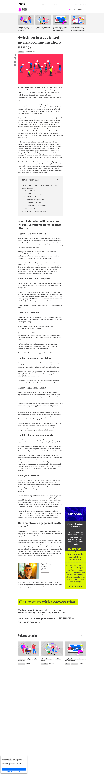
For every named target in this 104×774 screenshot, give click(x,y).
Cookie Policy (8, 771)
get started (65, 618)
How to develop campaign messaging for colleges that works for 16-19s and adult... (78, 28)
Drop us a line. (35, 622)
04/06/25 (81, 663)
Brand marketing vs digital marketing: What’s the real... (27, 660)
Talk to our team (74, 587)
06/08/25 (51, 663)
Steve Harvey (32, 51)
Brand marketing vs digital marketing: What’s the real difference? (25, 28)
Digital (67, 663)
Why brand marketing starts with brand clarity (42, 28)
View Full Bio (45, 573)
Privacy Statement (15, 771)
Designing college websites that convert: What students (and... (75, 660)
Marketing (21, 51)
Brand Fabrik (51, 582)
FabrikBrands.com (82, 9)
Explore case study (74, 549)
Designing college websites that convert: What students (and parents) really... (60, 28)
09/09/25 (28, 663)
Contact (20, 771)
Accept (14, 769)
